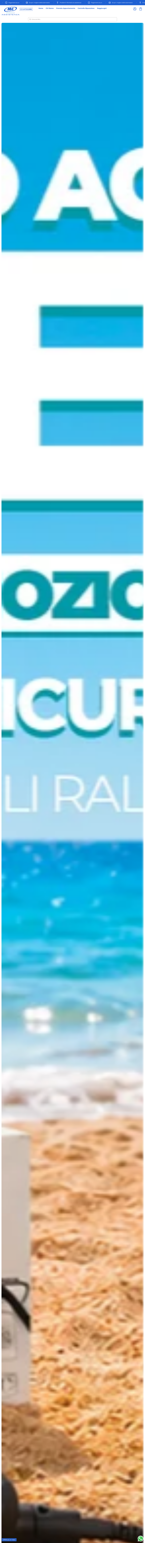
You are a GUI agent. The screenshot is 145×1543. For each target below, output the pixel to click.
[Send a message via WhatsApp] (140, 1538)
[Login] (135, 9)
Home (41, 8)
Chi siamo (50, 8)
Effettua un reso (9, 1540)
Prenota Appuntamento (65, 8)
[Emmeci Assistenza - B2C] (10, 11)
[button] (140, 9)
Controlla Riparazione (86, 8)
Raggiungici (102, 8)
